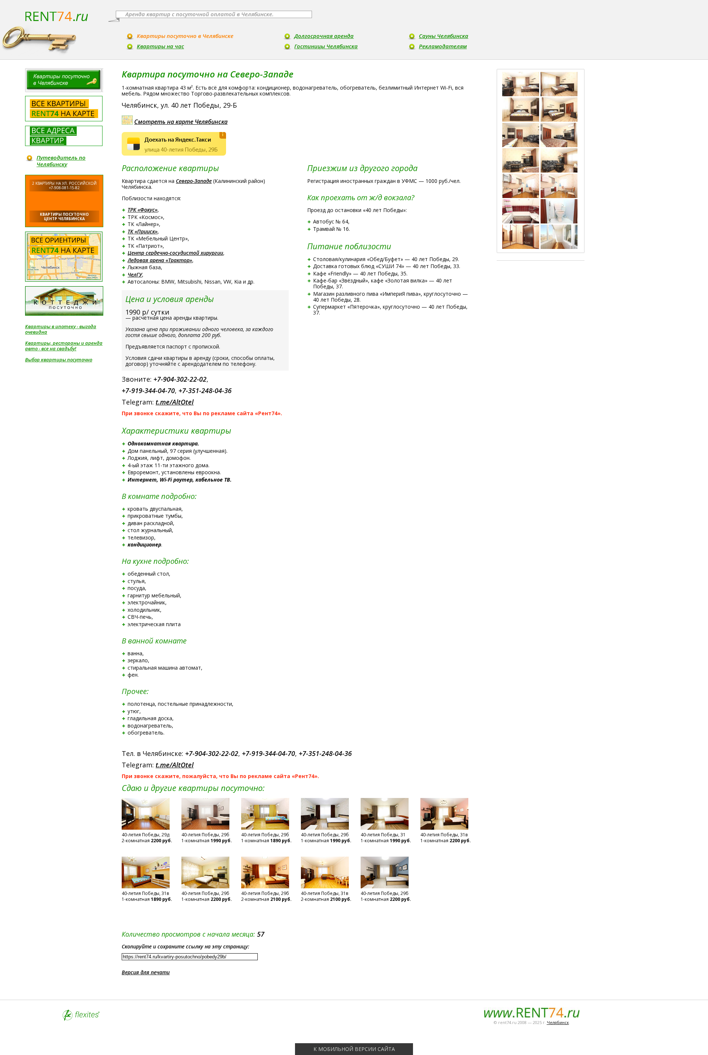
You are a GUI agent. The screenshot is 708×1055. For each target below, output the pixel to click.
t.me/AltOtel (175, 402)
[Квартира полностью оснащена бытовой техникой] (559, 186)
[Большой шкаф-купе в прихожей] (520, 237)
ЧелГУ (135, 274)
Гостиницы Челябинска (326, 46)
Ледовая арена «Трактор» (160, 260)
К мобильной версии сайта (354, 1048)
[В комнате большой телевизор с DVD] (559, 135)
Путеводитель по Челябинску (61, 160)
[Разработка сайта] (81, 1018)
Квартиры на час (160, 46)
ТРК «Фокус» (142, 209)
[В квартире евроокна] (559, 160)
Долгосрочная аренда (324, 35)
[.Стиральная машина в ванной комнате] (520, 211)
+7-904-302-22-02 (179, 379)
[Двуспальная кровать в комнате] (520, 109)
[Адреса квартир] (64, 136)
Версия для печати (146, 972)
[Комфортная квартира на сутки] (520, 84)
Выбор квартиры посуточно (58, 359)
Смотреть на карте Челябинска (181, 122)
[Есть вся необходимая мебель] (559, 109)
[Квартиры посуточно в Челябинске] (64, 80)
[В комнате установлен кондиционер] (520, 160)
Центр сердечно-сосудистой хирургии (175, 252)
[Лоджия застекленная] (559, 237)
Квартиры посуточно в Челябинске (185, 35)
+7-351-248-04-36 (205, 390)
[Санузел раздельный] (559, 211)
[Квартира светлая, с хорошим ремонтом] (559, 84)
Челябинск (558, 1022)
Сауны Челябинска (443, 35)
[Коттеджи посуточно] (64, 301)
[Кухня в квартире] (520, 186)
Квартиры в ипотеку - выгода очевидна (60, 329)
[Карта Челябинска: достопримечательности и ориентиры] (64, 257)
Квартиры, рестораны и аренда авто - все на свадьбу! (64, 345)
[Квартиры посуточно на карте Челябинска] (64, 108)
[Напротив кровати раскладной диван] (520, 135)
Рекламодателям (443, 46)
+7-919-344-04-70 (148, 390)
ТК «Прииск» (142, 231)
